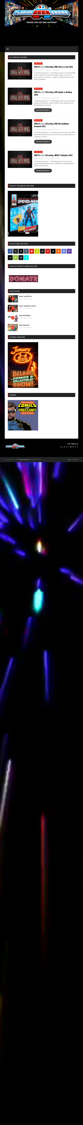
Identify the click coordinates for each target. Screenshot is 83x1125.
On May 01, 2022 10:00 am (41, 158)
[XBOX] (15, 257)
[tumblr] (26, 251)
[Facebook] (10, 251)
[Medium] (53, 251)
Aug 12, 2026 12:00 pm (25, 308)
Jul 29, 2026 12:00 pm (25, 318)
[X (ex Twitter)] (15, 251)
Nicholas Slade (55, 70)
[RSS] (58, 251)
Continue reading (42, 110)
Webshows (38, 63)
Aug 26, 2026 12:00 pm (25, 299)
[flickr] (42, 251)
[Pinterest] (47, 251)
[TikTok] (26, 257)
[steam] (21, 257)
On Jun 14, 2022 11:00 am (41, 70)
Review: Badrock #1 (24, 325)
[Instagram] (21, 251)
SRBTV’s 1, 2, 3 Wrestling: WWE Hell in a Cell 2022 (53, 66)
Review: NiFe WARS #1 (25, 315)
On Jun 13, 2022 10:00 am (41, 98)
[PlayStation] (10, 257)
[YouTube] (31, 251)
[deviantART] (37, 251)
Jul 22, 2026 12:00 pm (25, 327)
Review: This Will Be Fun (25, 296)
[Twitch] (69, 251)
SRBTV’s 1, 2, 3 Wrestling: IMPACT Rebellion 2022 (53, 155)
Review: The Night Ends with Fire (27, 306)
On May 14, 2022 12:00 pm (41, 129)
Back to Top (72, 459)
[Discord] (63, 251)
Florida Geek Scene (24, 459)
